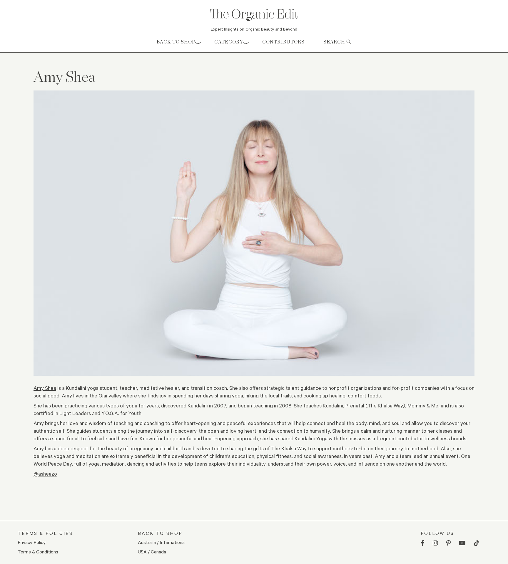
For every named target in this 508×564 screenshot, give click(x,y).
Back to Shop (176, 42)
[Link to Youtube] (462, 543)
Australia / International (162, 542)
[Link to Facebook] (423, 543)
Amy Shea (45, 387)
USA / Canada (152, 551)
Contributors (283, 42)
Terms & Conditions (38, 551)
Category (228, 42)
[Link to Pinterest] (448, 543)
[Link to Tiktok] (476, 543)
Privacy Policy (32, 542)
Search (334, 42)
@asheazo (45, 473)
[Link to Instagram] (435, 543)
